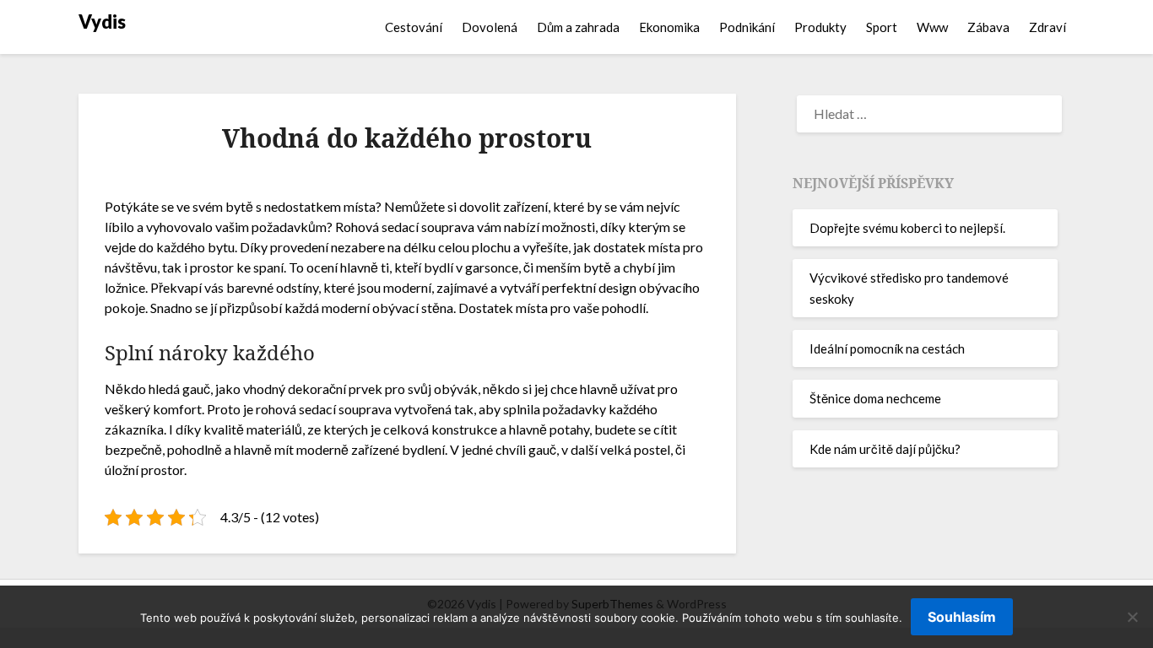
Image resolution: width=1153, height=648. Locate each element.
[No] (1131, 616)
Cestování (413, 27)
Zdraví (1047, 27)
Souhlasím (962, 616)
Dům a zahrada (578, 27)
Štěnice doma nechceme (875, 398)
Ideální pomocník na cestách (887, 348)
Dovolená (489, 27)
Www (932, 27)
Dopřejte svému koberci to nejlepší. (907, 227)
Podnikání (747, 27)
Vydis (102, 21)
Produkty (820, 27)
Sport (881, 27)
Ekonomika (669, 27)
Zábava (988, 27)
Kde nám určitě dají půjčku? (885, 448)
